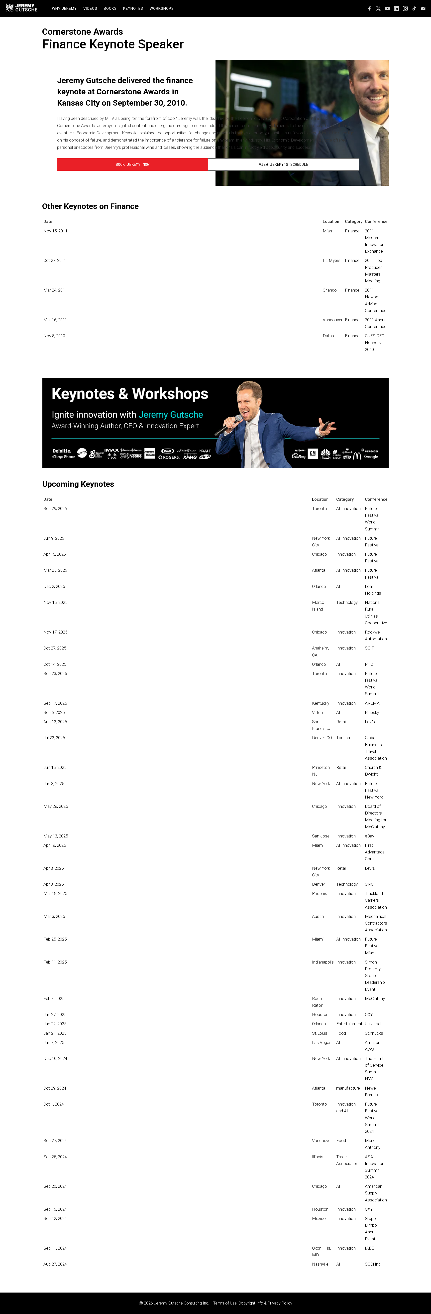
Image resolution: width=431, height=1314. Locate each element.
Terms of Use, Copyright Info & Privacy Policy (252, 1303)
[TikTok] (414, 8)
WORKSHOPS (162, 8)
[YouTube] (387, 8)
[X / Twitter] (378, 8)
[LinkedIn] (396, 8)
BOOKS (110, 8)
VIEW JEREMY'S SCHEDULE (283, 164)
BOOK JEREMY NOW (132, 164)
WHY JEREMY (64, 8)
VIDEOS (90, 8)
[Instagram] (405, 8)
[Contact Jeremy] (423, 8)
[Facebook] (369, 8)
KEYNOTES (133, 8)
